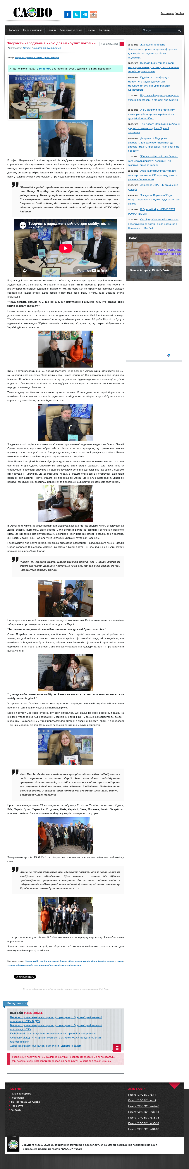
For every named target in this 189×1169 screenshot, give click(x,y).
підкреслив (75, 965)
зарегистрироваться (52, 1060)
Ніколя (28, 961)
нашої (55, 961)
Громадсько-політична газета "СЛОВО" (33, 12)
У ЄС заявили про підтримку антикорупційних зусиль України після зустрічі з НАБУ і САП (151, 114)
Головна (14, 29)
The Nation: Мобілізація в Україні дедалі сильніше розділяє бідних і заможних (154, 128)
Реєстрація (167, 13)
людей (78, 961)
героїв (86, 961)
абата (94, 961)
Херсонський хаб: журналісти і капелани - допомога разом (45, 1045)
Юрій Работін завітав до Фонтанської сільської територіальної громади (53, 1033)
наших (120, 961)
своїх (30, 965)
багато (47, 961)
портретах (39, 965)
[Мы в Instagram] (94, 14)
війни (71, 961)
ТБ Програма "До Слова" (26, 1101)
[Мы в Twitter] (77, 14)
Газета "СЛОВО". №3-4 (142, 1094)
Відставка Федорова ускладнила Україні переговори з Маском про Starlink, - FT (153, 99)
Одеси (63, 961)
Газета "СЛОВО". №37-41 (143, 1111)
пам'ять (49, 965)
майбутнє (38, 961)
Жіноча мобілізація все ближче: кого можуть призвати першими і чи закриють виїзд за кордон (153, 160)
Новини (51, 29)
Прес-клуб (17, 1105)
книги (65, 965)
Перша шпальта (32, 29)
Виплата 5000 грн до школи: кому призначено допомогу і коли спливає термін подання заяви (153, 67)
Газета (91, 29)
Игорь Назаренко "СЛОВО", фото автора (37, 57)
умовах (11, 965)
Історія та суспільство (47, 48)
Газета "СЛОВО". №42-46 (143, 1106)
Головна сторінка (21, 1093)
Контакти (104, 29)
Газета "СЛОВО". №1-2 (142, 1100)
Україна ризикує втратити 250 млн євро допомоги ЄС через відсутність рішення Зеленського (152, 175)
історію (102, 961)
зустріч (57, 965)
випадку (111, 961)
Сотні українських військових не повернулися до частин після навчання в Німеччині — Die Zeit (153, 223)
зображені (21, 965)
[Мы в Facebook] (68, 14)
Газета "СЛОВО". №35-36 (143, 1117)
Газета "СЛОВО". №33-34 (143, 1123)
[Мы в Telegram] (85, 14)
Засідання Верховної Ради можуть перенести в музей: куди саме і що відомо (154, 199)
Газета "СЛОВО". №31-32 (143, 1129)
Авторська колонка (71, 29)
